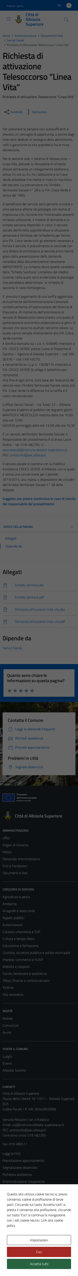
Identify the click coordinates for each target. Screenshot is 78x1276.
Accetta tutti (39, 1263)
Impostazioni (39, 1240)
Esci (39, 1251)
